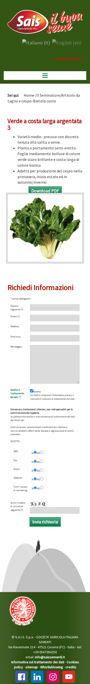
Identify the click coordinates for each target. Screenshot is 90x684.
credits (71, 667)
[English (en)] (66, 42)
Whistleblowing (51, 667)
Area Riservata (68, 58)
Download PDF (45, 191)
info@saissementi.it (50, 657)
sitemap (32, 667)
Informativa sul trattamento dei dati (37, 662)
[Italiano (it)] (36, 42)
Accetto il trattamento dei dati (17, 393)
